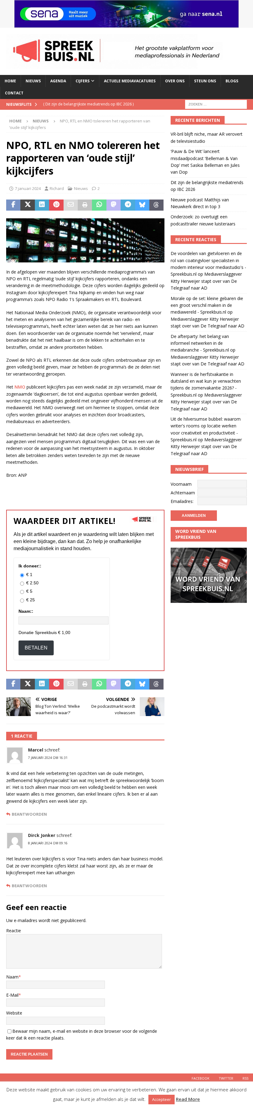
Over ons (175, 81)
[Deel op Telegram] (128, 205)
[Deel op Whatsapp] (99, 205)
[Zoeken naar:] (216, 104)
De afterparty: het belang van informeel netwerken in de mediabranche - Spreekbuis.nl (200, 343)
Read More (188, 1099)
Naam (12, 977)
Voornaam (181, 484)
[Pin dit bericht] (56, 205)
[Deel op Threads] (156, 205)
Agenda (58, 81)
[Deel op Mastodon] (113, 205)
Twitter (226, 1078)
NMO (21, 387)
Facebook (200, 1078)
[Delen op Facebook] (13, 205)
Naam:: (26, 611)
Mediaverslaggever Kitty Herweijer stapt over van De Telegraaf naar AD (206, 281)
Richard (57, 188)
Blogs (232, 81)
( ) (88, 104)
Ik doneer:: (30, 565)
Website (14, 1013)
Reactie (13, 930)
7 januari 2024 (28, 188)
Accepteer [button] (161, 1099)
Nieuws (33, 81)
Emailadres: (182, 501)
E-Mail (12, 995)
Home (10, 81)
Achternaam (183, 493)
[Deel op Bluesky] (142, 205)
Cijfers (82, 81)
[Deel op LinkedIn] (42, 205)
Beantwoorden (29, 814)
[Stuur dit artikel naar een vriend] (71, 205)
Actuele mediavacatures (130, 81)
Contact (14, 93)
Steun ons (205, 81)
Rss (245, 1078)
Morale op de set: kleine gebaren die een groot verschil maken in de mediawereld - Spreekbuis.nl (207, 305)
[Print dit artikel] (85, 205)
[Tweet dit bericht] (27, 205)
